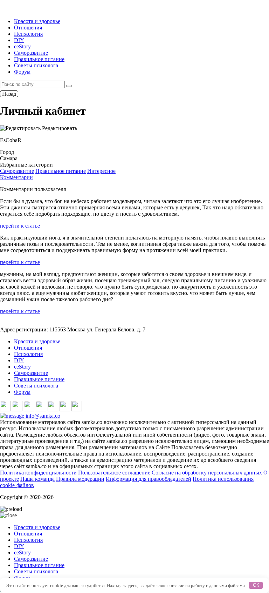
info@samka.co (42, 416)
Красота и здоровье (37, 21)
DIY (19, 40)
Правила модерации (80, 479)
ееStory (22, 46)
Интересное (101, 171)
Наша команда (37, 479)
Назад (9, 94)
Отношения (28, 28)
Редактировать (59, 128)
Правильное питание (39, 59)
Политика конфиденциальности (39, 473)
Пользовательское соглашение (115, 473)
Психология (28, 34)
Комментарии (16, 177)
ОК (256, 585)
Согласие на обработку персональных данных (207, 473)
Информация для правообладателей (148, 479)
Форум (22, 72)
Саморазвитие (31, 53)
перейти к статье (20, 226)
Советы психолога (36, 65)
